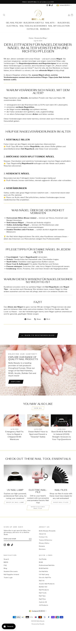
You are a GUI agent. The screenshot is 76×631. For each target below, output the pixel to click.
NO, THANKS (38, 331)
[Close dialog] (50, 297)
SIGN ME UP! (38, 325)
